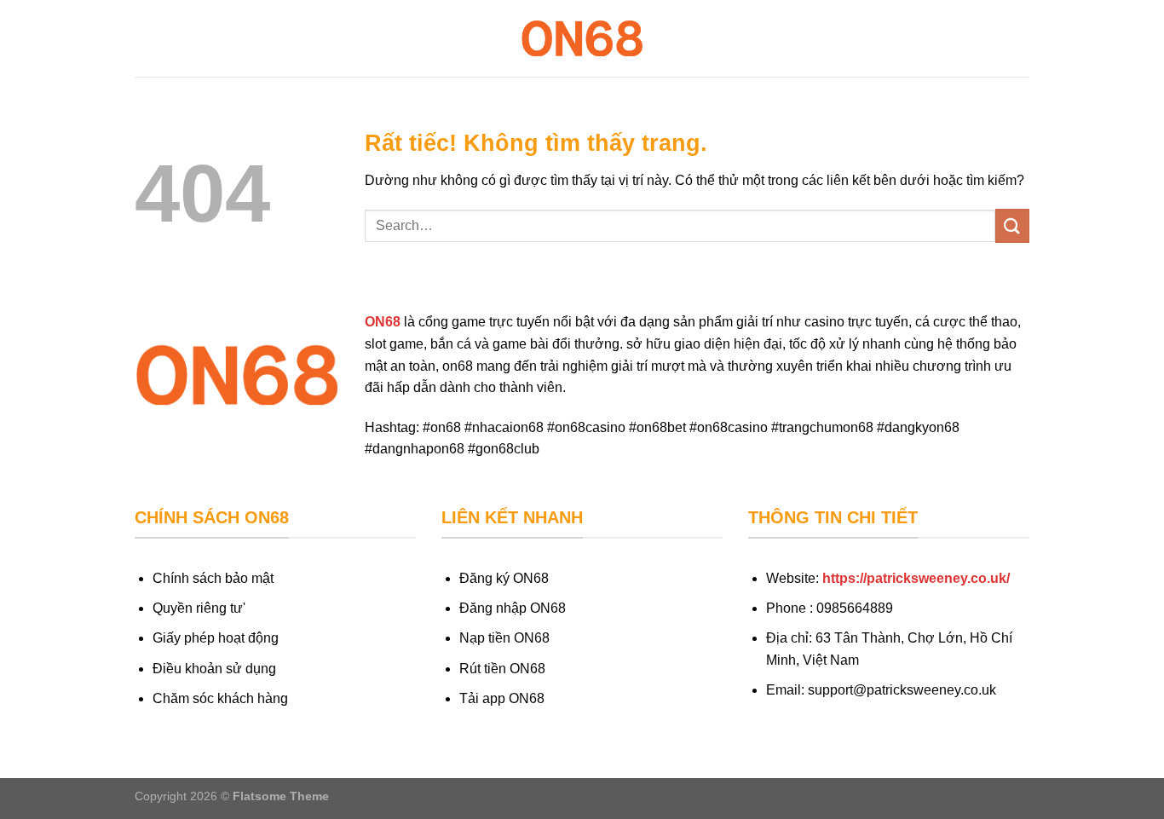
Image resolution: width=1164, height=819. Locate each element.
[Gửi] (1012, 225)
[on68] (582, 38)
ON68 (382, 321)
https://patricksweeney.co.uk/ (916, 578)
